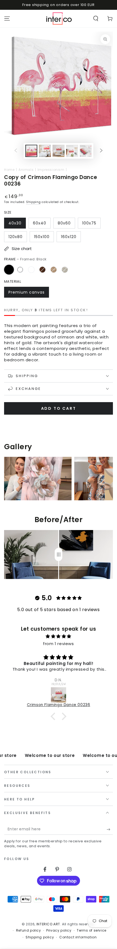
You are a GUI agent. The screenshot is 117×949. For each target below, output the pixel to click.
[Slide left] (16, 151)
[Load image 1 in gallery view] (31, 151)
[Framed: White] (31, 270)
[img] (58, 636)
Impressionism (51, 169)
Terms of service (91, 930)
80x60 (64, 223)
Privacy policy (58, 930)
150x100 (42, 236)
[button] (96, 18)
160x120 (68, 236)
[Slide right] (101, 151)
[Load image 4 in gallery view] (72, 151)
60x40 (39, 223)
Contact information (78, 937)
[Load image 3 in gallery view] (58, 151)
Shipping (33, 202)
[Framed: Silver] (65, 270)
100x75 (89, 223)
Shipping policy (40, 937)
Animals (26, 169)
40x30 (14, 223)
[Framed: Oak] (54, 270)
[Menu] (7, 18)
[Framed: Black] (9, 270)
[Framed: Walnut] (42, 270)
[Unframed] (20, 270)
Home (9, 169)
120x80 (15, 236)
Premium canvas (26, 292)
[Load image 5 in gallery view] (86, 151)
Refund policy (28, 930)
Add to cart (58, 408)
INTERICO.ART (48, 924)
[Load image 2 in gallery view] (45, 151)
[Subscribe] (110, 829)
